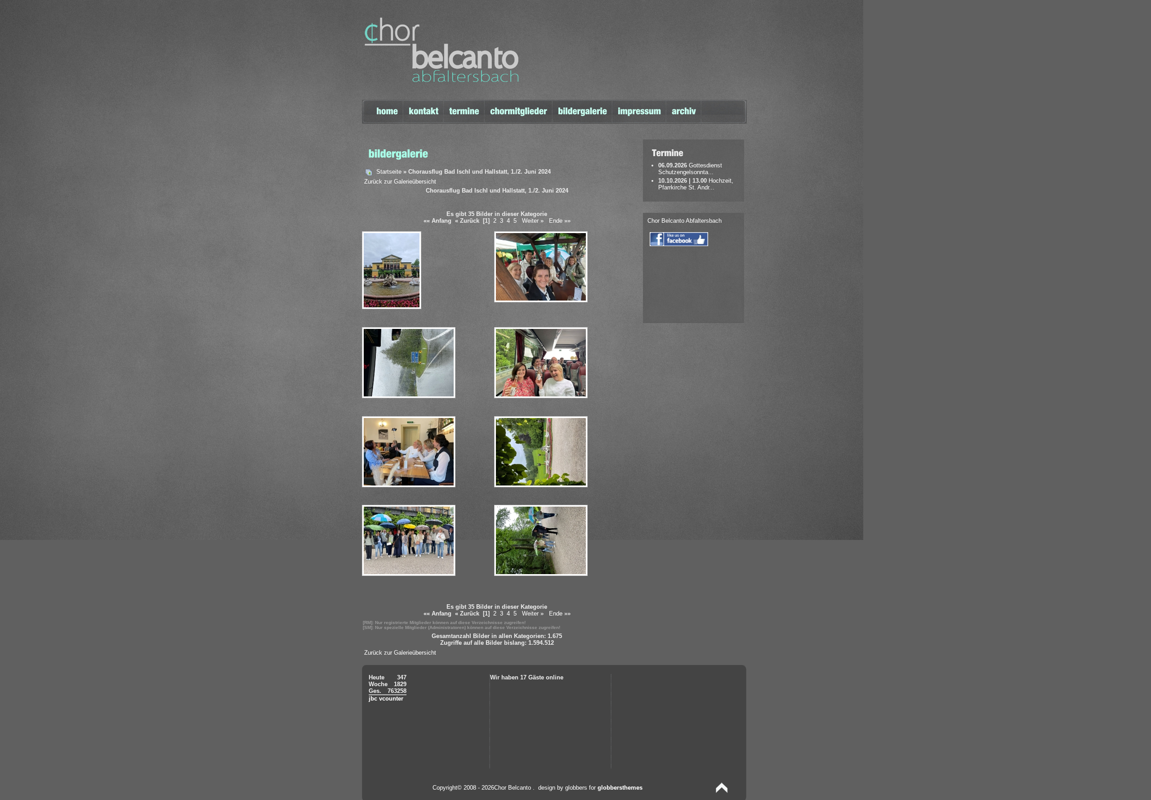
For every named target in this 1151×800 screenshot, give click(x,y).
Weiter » (533, 220)
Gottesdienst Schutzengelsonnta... (690, 168)
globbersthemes (620, 787)
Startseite (389, 171)
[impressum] (639, 108)
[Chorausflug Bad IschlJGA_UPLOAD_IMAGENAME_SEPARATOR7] (409, 574)
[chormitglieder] (519, 108)
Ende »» (560, 220)
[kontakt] (423, 108)
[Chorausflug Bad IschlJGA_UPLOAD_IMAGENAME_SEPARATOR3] (409, 396)
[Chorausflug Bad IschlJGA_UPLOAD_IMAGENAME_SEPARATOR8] (541, 574)
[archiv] (683, 108)
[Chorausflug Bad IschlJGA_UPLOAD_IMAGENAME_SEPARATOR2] (541, 300)
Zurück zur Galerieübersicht (400, 181)
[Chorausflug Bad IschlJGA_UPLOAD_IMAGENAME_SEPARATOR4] (541, 396)
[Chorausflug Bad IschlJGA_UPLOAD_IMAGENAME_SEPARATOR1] (392, 307)
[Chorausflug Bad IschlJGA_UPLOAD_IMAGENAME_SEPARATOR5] (409, 485)
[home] (387, 108)
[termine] (464, 108)
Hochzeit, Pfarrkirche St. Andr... (695, 184)
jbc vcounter (386, 698)
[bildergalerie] (582, 114)
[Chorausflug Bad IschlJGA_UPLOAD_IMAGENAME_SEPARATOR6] (541, 485)
